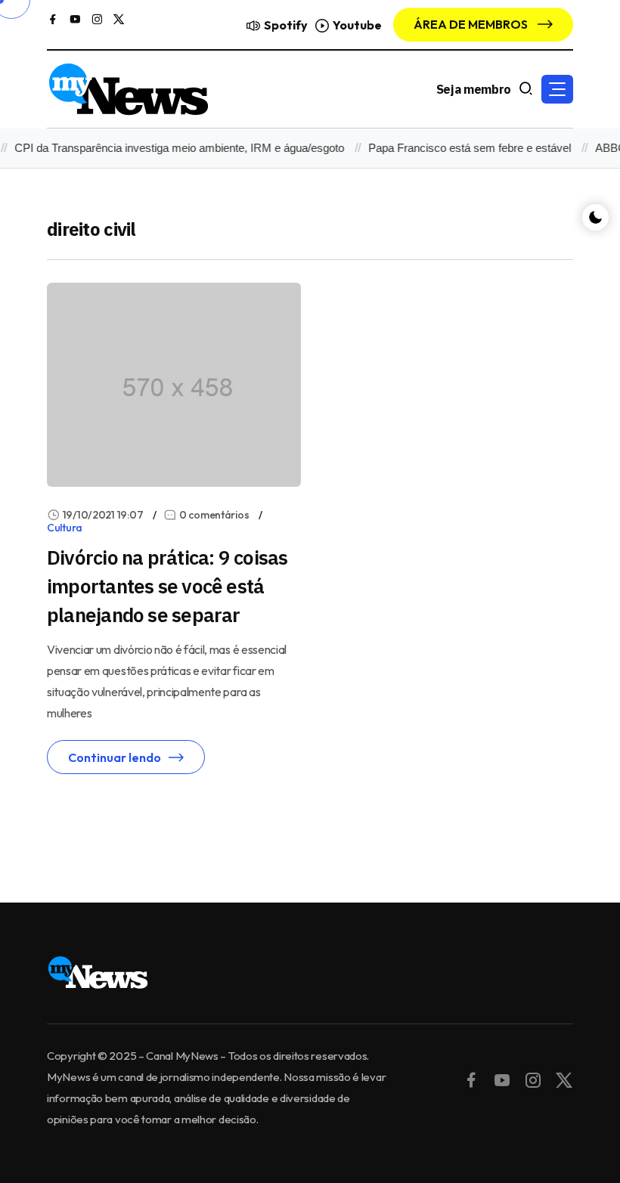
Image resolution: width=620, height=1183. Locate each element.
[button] (557, 89)
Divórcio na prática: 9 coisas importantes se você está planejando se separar (167, 585)
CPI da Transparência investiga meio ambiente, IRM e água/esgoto (173, 147)
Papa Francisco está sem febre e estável (463, 147)
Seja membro (473, 89)
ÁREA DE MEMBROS (472, 24)
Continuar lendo (114, 757)
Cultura (64, 527)
